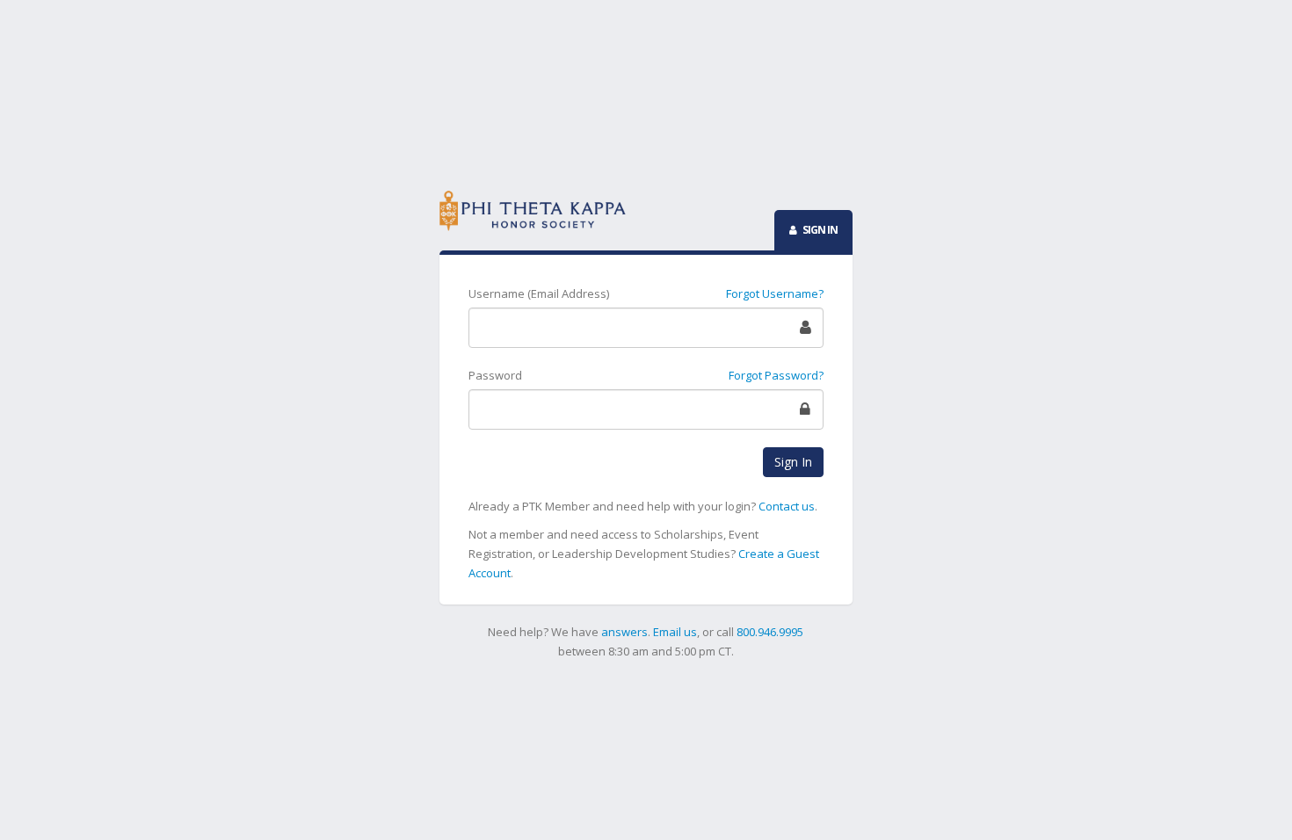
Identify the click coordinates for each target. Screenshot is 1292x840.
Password (495, 375)
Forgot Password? (776, 375)
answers (624, 632)
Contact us (787, 506)
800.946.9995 (770, 632)
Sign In (793, 461)
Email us (675, 632)
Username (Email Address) (538, 293)
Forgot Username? (775, 293)
